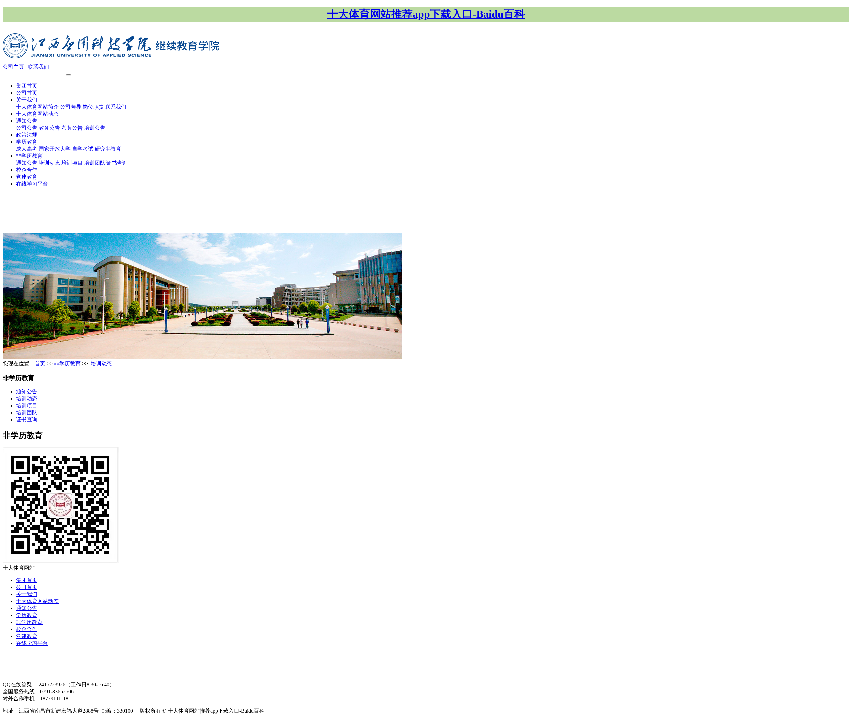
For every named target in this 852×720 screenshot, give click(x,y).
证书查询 (117, 163)
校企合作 (26, 170)
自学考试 (82, 149)
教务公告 (49, 128)
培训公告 (94, 128)
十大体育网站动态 (37, 114)
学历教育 (26, 142)
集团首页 (26, 86)
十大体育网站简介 (37, 107)
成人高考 (26, 149)
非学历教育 (29, 156)
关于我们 (26, 100)
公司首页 (26, 93)
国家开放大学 (55, 149)
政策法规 (26, 135)
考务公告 (72, 128)
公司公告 (26, 128)
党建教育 (26, 177)
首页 (40, 363)
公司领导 (70, 107)
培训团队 (94, 163)
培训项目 (72, 163)
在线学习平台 (32, 184)
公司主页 (13, 67)
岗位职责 (93, 107)
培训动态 (49, 163)
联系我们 (38, 67)
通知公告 (26, 121)
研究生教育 (108, 149)
